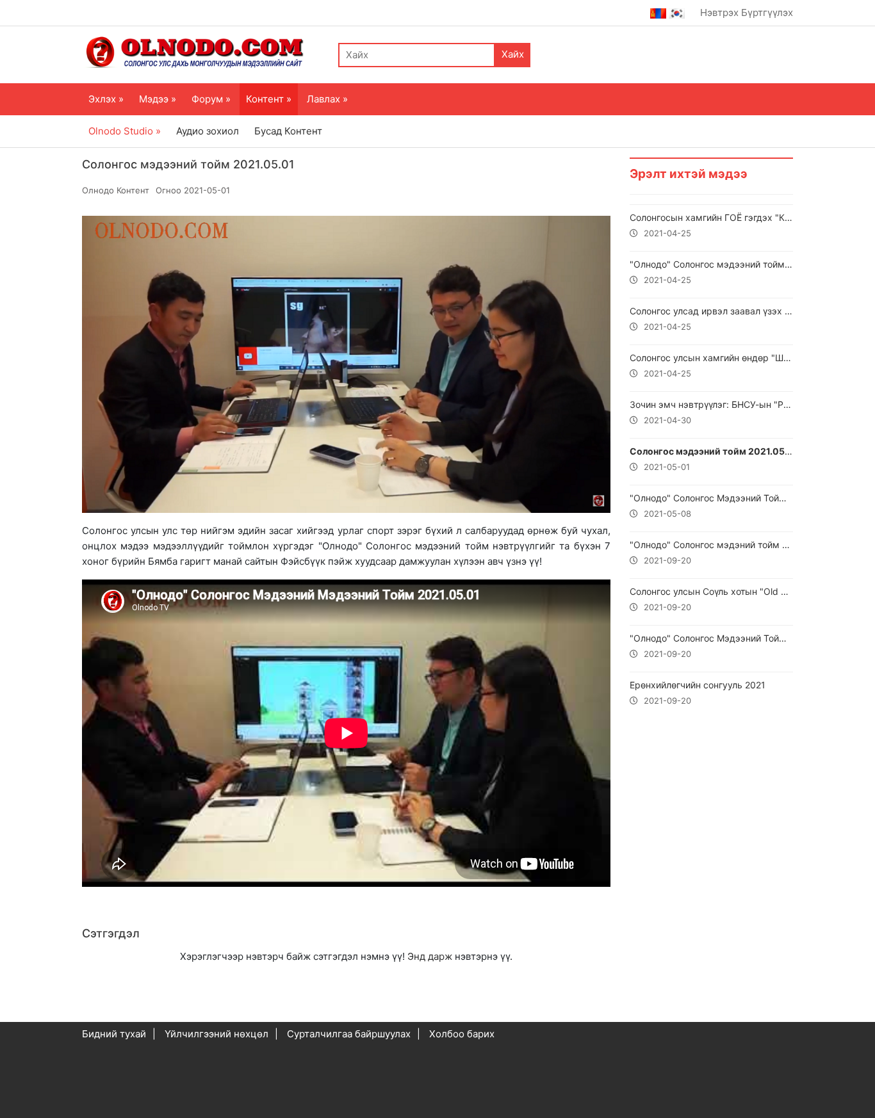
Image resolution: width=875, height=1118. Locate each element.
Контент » (268, 99)
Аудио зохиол (207, 131)
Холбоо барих (462, 1034)
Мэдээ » (157, 99)
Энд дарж (429, 956)
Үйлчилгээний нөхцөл (216, 1034)
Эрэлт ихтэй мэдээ (689, 173)
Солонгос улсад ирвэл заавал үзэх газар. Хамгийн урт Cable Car (711, 318)
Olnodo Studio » (124, 131)
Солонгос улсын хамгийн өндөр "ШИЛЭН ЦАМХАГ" (711, 365)
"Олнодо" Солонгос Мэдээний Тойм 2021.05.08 (711, 505)
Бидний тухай (114, 1034)
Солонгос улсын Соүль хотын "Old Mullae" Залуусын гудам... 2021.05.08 (711, 599)
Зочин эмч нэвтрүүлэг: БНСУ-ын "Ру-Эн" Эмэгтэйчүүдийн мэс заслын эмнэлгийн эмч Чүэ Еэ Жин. (711, 412)
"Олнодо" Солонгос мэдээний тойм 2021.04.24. (711, 272)
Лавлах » (327, 99)
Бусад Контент (288, 131)
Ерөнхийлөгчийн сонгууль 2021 (697, 692)
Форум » (211, 99)
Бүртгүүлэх (767, 12)
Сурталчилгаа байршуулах (349, 1034)
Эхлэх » (106, 99)
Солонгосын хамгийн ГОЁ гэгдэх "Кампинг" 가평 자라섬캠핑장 (711, 225)
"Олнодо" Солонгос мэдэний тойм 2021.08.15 (711, 552)
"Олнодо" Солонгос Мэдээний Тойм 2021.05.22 (711, 646)
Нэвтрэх (719, 12)
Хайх (513, 54)
